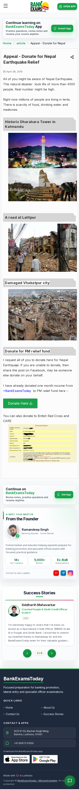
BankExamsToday (23, 679)
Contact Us (12, 714)
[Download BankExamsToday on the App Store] (16, 759)
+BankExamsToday (17, 391)
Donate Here (18, 403)
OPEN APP (69, 6)
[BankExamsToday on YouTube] (56, 573)
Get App (66, 494)
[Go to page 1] (27, 653)
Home (7, 43)
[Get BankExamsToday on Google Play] (44, 759)
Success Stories (53, 714)
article (21, 43)
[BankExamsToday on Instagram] (70, 573)
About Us (49, 707)
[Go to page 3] (52, 653)
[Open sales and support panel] (69, 780)
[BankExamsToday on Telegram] (63, 573)
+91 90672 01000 (24, 743)
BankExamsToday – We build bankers (37, 780)
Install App (64, 28)
